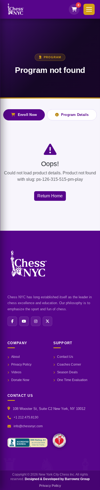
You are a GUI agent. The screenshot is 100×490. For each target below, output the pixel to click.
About (15, 356)
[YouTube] (24, 321)
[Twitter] (47, 321)
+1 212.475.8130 (26, 417)
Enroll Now (27, 115)
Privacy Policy (21, 364)
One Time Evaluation (72, 380)
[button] (89, 9)
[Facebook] (12, 321)
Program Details (75, 115)
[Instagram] (36, 321)
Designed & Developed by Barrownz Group (57, 479)
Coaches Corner (69, 364)
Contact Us (65, 356)
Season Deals (67, 372)
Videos (16, 372)
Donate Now (20, 380)
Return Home (50, 196)
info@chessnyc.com (28, 426)
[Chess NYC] (59, 440)
